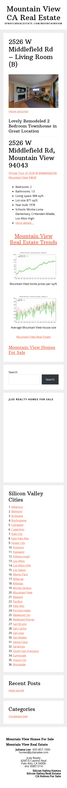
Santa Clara (20, 642)
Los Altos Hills (22, 565)
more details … (24, 223)
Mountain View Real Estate (33, 337)
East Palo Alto (20, 538)
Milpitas (18, 583)
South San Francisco (26, 651)
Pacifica (17, 601)
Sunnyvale (19, 655)
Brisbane (17, 516)
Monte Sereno (22, 588)
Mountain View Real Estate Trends (33, 239)
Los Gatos (19, 570)
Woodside (19, 664)
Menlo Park (20, 574)
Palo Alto (18, 606)
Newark (18, 597)
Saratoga (19, 646)
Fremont (18, 547)
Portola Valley (22, 610)
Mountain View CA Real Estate (33, 13)
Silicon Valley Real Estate (44, 773)
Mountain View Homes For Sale (32, 350)
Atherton (17, 507)
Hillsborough (21, 556)
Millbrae (18, 579)
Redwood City (21, 615)
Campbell (17, 525)
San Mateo (20, 637)
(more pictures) (18, 111)
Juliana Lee (23, 749)
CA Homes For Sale (48, 776)
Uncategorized (18, 716)
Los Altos (19, 561)
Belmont (16, 511)
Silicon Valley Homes (47, 771)
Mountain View (22, 592)
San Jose (18, 633)
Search (13, 372)
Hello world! (16, 690)
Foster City (18, 543)
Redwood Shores (24, 619)
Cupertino (17, 529)
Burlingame (18, 520)
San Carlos (20, 628)
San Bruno (20, 624)
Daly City (17, 534)
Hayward (18, 552)
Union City (19, 660)
